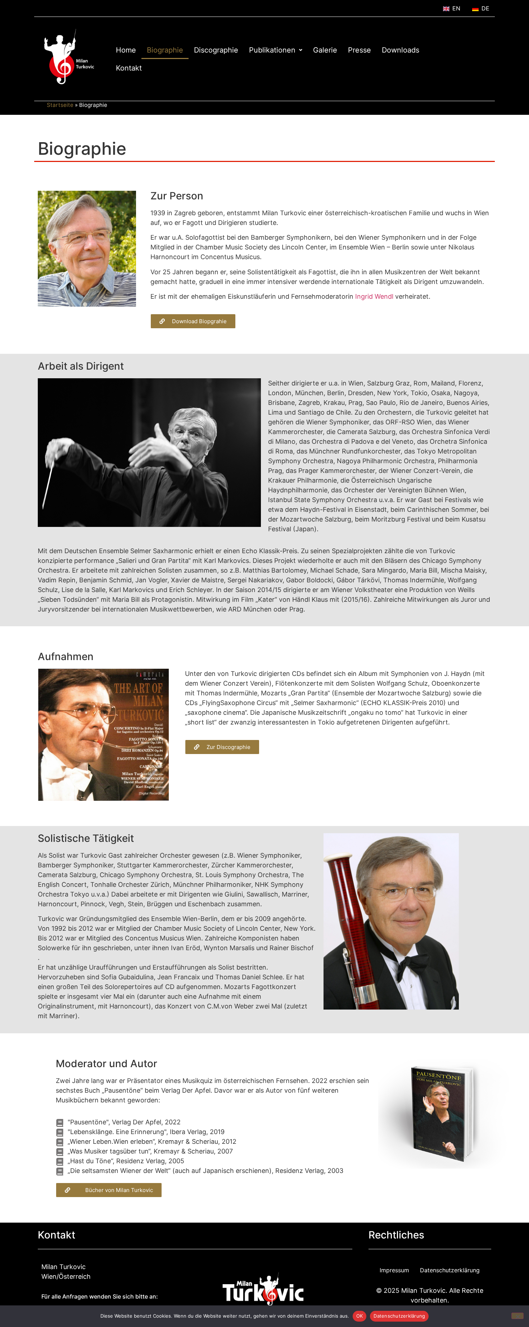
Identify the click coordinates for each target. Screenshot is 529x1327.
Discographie (216, 50)
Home (126, 50)
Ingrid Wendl (374, 296)
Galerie (325, 50)
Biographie (165, 50)
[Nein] (517, 1316)
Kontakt (129, 68)
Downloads (400, 50)
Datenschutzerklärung (450, 1270)
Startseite (60, 104)
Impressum (394, 1270)
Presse (359, 50)
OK (359, 1316)
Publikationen (272, 50)
